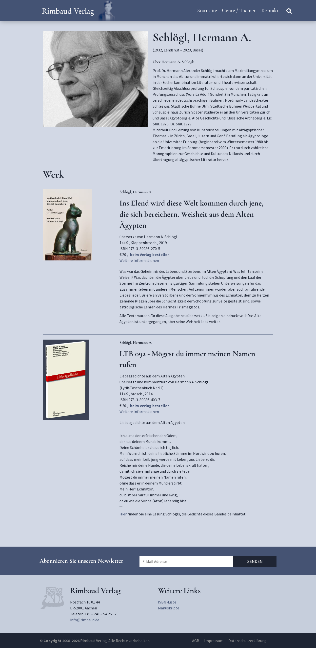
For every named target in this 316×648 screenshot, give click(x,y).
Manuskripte (168, 607)
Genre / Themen (239, 10)
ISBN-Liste (167, 602)
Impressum (213, 640)
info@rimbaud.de (84, 619)
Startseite (207, 10)
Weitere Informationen (139, 260)
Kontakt (269, 10)
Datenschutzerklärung (247, 640)
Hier (123, 513)
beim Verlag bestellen (150, 254)
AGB (195, 640)
